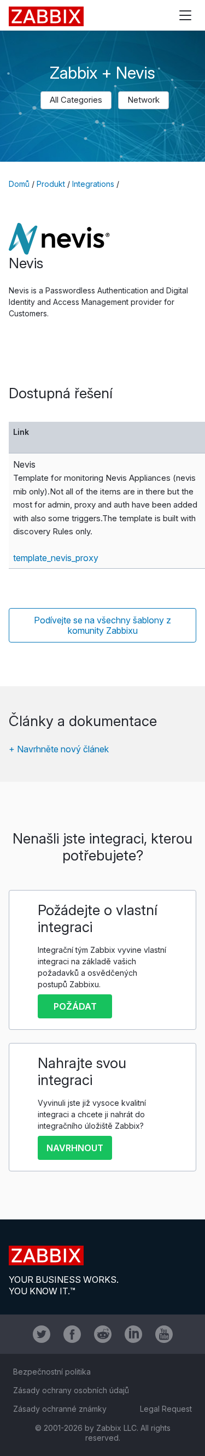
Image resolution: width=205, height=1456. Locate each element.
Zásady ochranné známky (60, 1408)
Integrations (93, 183)
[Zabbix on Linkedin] (133, 1334)
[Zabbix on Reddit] (103, 1334)
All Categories (76, 100)
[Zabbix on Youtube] (164, 1334)
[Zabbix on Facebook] (72, 1334)
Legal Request (166, 1408)
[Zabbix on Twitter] (41, 1334)
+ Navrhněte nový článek (59, 749)
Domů (19, 183)
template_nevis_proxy (55, 557)
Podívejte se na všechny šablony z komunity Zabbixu (102, 625)
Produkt (51, 183)
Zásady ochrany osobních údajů (71, 1390)
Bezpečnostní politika (52, 1371)
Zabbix (46, 16)
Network (143, 100)
